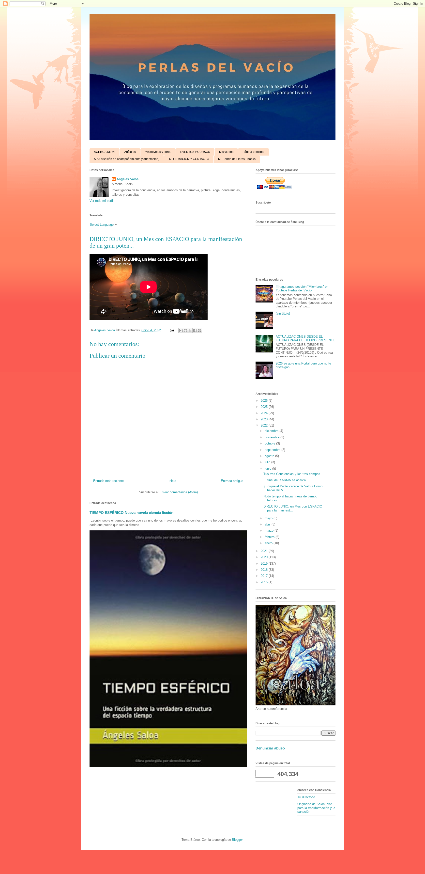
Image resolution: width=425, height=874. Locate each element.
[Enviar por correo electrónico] (180, 330)
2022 (265, 425)
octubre (270, 443)
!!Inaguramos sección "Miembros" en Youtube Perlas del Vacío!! (302, 288)
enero (269, 543)
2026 (265, 400)
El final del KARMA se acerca (284, 480)
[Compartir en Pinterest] (199, 330)
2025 (265, 407)
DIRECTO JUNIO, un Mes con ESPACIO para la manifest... (292, 508)
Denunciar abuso (270, 748)
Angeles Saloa (127, 179)
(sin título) (283, 313)
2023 (265, 419)
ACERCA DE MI (104, 152)
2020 (265, 557)
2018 (265, 570)
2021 (265, 551)
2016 (265, 582)
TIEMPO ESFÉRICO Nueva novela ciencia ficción (131, 512)
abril (268, 524)
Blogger (237, 840)
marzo (269, 530)
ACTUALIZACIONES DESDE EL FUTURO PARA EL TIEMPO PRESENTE (305, 338)
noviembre (272, 437)
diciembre (272, 431)
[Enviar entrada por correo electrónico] (171, 330)
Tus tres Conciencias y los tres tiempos (291, 474)
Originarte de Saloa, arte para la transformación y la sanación (316, 807)
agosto (270, 456)
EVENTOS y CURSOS (195, 152)
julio (268, 462)
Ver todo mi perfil (102, 201)
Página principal (253, 152)
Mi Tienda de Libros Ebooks (237, 159)
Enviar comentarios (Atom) (179, 492)
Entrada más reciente (108, 481)
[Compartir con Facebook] (194, 330)
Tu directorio (306, 797)
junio (268, 468)
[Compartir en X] (190, 330)
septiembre (273, 450)
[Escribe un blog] (185, 330)
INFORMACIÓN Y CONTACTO (188, 159)
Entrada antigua (232, 481)
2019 (265, 563)
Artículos (130, 152)
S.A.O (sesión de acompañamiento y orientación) (126, 159)
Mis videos (226, 152)
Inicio (172, 481)
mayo (269, 518)
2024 (265, 413)
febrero (270, 537)
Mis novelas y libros (158, 152)
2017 (265, 576)
